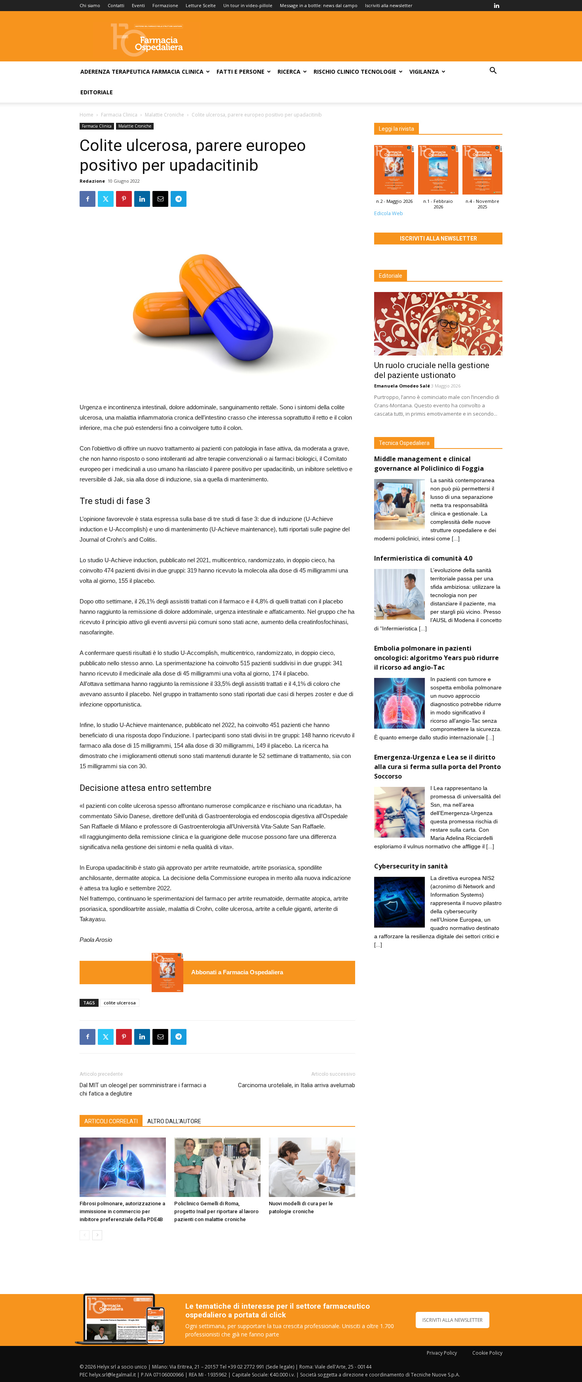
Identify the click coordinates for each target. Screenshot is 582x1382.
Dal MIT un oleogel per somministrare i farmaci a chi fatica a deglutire (143, 1089)
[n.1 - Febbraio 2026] (438, 172)
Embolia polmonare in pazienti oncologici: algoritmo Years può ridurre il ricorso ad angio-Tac (436, 658)
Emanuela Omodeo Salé (402, 386)
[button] (492, 71)
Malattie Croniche (164, 114)
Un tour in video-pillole (247, 5)
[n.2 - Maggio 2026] (167, 972)
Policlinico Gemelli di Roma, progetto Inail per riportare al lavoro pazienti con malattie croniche (216, 1211)
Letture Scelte (201, 5)
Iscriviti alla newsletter (389, 5)
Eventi (138, 5)
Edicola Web (388, 213)
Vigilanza (424, 71)
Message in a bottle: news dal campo (319, 5)
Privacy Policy (442, 1353)
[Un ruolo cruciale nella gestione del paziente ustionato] (438, 323)
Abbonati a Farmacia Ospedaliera (237, 972)
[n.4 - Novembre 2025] (482, 172)
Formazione (165, 5)
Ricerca (289, 71)
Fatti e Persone (240, 71)
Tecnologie (378, 71)
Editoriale (96, 92)
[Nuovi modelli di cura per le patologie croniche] (312, 1167)
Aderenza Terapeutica (115, 71)
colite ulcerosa (120, 1003)
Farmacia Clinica (178, 71)
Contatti (116, 5)
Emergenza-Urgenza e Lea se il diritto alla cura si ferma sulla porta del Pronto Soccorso (437, 767)
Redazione (92, 181)
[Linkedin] (496, 5)
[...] (456, 538)
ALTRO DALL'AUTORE (174, 1121)
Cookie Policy (487, 1353)
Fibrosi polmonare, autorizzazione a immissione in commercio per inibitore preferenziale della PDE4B (122, 1211)
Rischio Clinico (336, 71)
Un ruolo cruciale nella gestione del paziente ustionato (431, 370)
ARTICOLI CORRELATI (111, 1121)
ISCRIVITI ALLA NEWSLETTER (452, 1320)
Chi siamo (90, 5)
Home (86, 114)
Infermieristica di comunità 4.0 (423, 558)
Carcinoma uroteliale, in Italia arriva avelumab (296, 1085)
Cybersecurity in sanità (411, 866)
